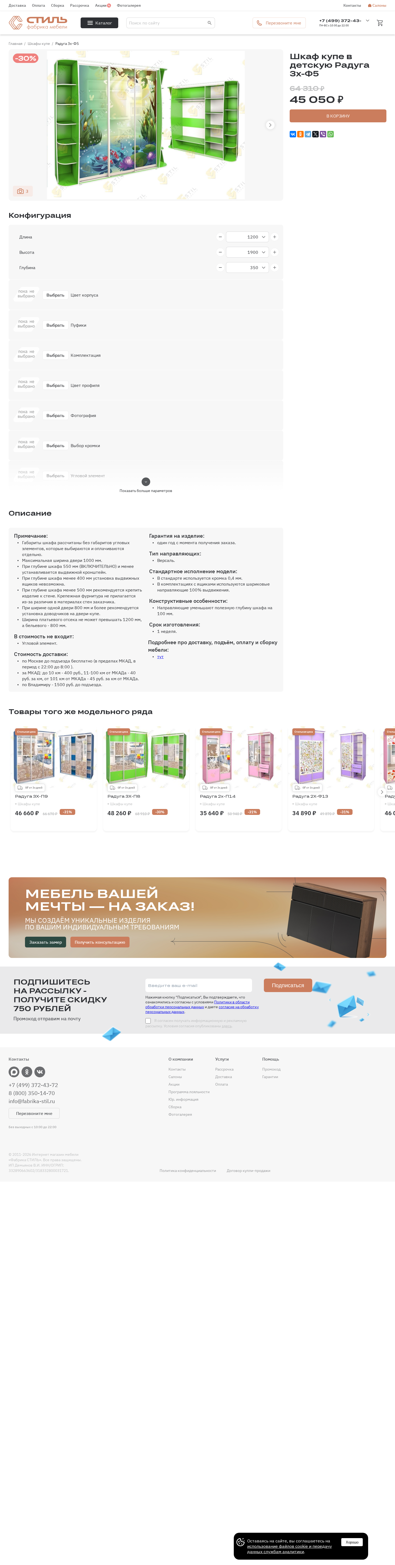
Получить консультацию (100, 942)
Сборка (57, 5)
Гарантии (270, 1076)
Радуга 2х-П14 (218, 800)
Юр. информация (183, 1099)
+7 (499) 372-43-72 (33, 1085)
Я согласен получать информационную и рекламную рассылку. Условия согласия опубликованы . (196, 1023)
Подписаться (288, 985)
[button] (270, 125)
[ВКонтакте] (293, 134)
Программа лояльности (189, 1091)
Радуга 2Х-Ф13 (310, 800)
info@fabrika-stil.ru (32, 1101)
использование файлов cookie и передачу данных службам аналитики (289, 1548)
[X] (315, 134)
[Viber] (323, 134)
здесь (227, 1026)
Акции (100, 5)
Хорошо (352, 1542)
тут (160, 656)
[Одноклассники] (300, 134)
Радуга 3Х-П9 (31, 800)
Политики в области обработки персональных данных (197, 1004)
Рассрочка (79, 5)
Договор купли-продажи (248, 1170)
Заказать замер (45, 942)
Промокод (271, 1069)
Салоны (379, 5)
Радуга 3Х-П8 (123, 800)
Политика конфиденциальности (188, 1170)
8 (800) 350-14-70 (32, 1093)
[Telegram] (308, 134)
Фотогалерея (129, 5)
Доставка (17, 5)
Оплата (38, 5)
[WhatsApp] (330, 134)
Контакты (352, 5)
